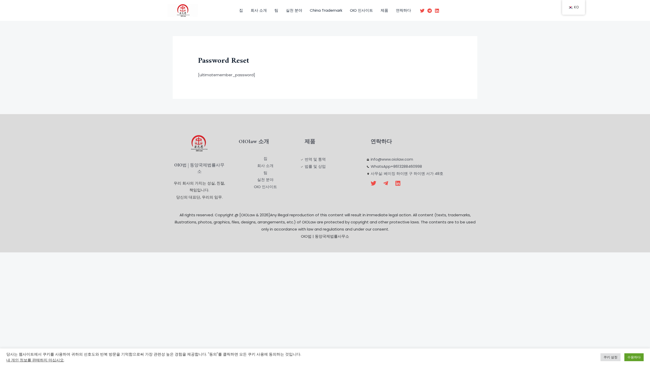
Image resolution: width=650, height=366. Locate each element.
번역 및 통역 (315, 159)
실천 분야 (294, 10)
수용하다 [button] (634, 357)
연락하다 (403, 10)
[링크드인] (437, 10)
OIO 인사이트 (361, 10)
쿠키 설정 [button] (611, 357)
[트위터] (422, 10)
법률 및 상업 (315, 166)
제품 (384, 10)
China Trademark (326, 10)
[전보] (429, 10)
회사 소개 (259, 10)
